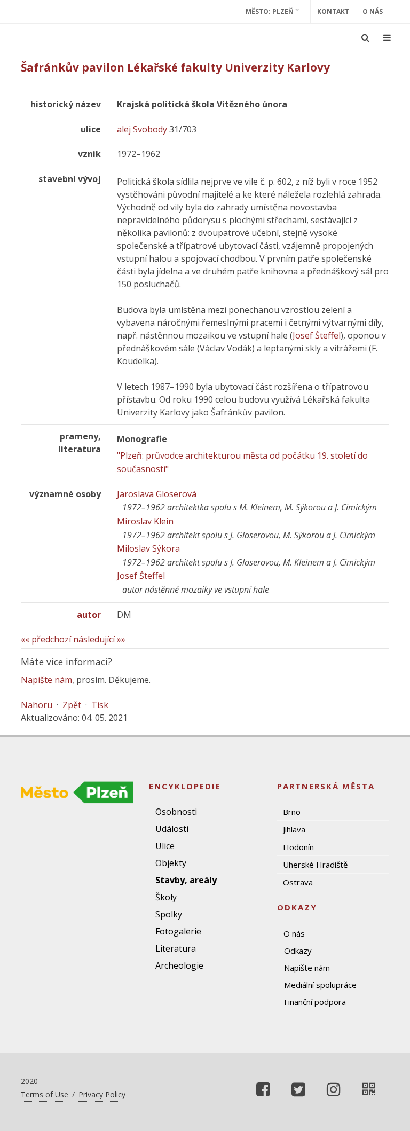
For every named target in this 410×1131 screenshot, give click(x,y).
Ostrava (298, 882)
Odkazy (298, 950)
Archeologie (179, 965)
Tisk (99, 705)
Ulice (165, 846)
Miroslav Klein (145, 521)
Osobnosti (176, 812)
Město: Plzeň (270, 11)
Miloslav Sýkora (148, 548)
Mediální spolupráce (320, 984)
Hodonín (298, 847)
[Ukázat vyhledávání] (365, 37)
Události (171, 829)
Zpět (71, 705)
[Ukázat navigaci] (387, 37)
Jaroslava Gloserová (156, 494)
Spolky (168, 914)
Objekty (170, 863)
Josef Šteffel (317, 335)
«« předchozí (46, 639)
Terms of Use (44, 1094)
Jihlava (294, 829)
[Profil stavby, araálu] (369, 1089)
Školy (166, 897)
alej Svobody (142, 129)
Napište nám (46, 680)
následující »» (99, 639)
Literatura (175, 948)
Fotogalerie (178, 931)
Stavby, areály (186, 880)
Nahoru (36, 705)
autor (89, 615)
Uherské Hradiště (315, 864)
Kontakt (333, 11)
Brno (292, 811)
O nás (372, 11)
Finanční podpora (315, 1001)
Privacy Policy (101, 1094)
